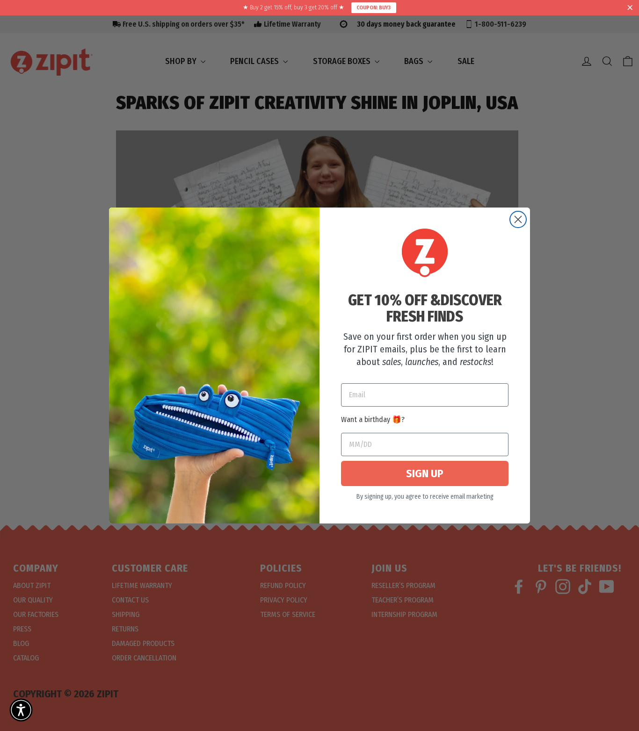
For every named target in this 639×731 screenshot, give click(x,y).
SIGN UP (424, 473)
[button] (21, 710)
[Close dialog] (518, 219)
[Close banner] (630, 8)
